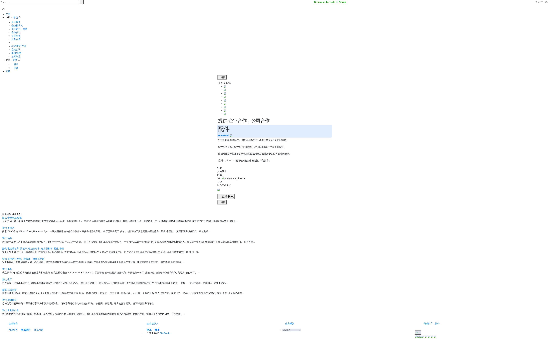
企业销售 (16, 22)
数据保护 (539, 2)
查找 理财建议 (9, 300)
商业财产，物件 (19, 28)
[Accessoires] (225, 86)
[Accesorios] (225, 89)
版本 (157, 330)
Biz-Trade (165, 333)
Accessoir (224, 135)
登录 (15, 59)
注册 (15, 67)
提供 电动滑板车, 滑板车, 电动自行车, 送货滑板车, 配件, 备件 (33, 248)
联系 (546, 2)
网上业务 (13, 330)
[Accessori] (225, 100)
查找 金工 (7, 279)
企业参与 (16, 32)
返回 (222, 77)
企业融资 (16, 35)
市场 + (9, 17)
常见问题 (38, 330)
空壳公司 (16, 49)
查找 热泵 (7, 238)
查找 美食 (7, 269)
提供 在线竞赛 (9, 289)
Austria (241, 178)
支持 (8, 71)
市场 (15, 17)
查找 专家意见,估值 (12, 217)
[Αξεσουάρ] (225, 107)
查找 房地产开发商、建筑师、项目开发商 (23, 258)
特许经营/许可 (18, 46)
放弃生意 (16, 56)
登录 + (9, 59)
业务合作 (16, 39)
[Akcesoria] (225, 93)
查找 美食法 (8, 227)
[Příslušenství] (225, 96)
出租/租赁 (16, 52)
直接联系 (227, 196)
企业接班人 (17, 25)
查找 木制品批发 (10, 310)
